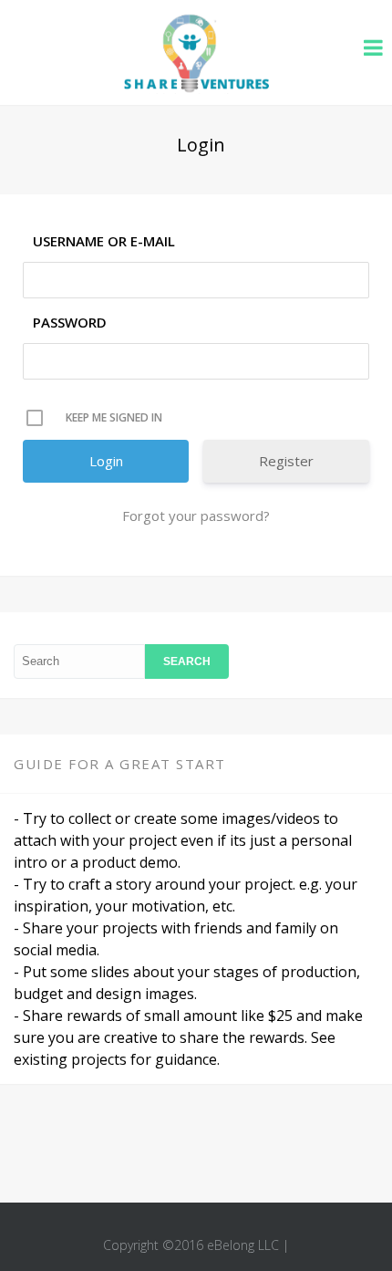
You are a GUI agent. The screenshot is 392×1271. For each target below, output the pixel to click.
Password (70, 322)
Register (286, 461)
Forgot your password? (196, 515)
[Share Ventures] (196, 88)
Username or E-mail (104, 241)
